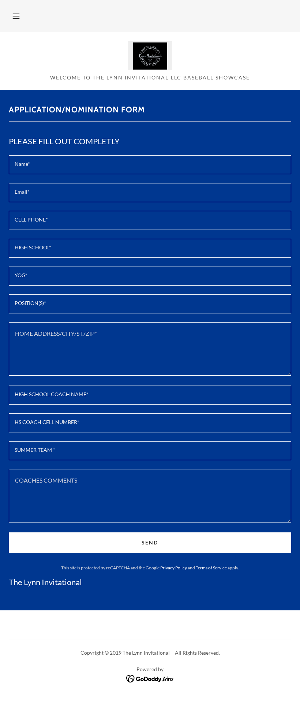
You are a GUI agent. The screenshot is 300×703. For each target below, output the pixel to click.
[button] (16, 16)
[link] (150, 55)
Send (150, 542)
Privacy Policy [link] (173, 567)
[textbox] (150, 164)
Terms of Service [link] (211, 567)
